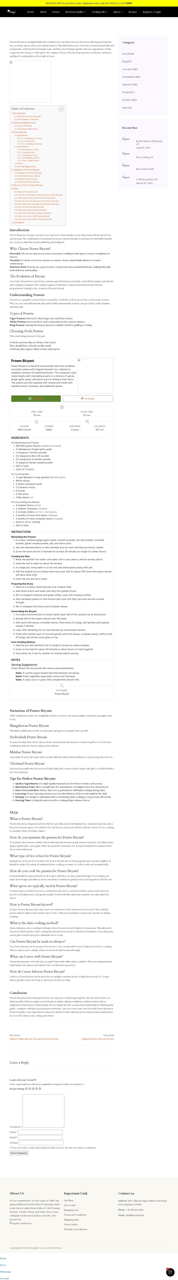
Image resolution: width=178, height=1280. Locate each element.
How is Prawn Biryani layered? (31, 207)
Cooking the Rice (28, 152)
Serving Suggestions (27, 166)
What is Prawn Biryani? (27, 192)
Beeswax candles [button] (74, 11)
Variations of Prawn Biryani (26, 169)
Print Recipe (37, 398)
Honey (55, 11)
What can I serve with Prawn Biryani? (34, 216)
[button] (170, 1272)
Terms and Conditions (75, 1214)
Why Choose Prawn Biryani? (29, 116)
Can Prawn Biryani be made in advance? (35, 213)
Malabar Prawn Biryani (27, 179)
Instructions (23, 146)
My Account (70, 1205)
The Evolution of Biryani (27, 119)
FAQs (15, 188)
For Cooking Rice (28, 141)
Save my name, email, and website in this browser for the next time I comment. (54, 1147)
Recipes (133, 11)
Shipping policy (71, 1219)
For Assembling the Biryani (31, 144)
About (43, 11)
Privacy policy (71, 1224)
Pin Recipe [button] (89, 398)
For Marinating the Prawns (31, 138)
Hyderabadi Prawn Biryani (29, 176)
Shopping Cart (71, 1210)
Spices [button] (117, 11)
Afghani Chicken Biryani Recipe (97, 1038)
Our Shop (68, 1200)
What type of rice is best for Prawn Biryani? (36, 198)
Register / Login (152, 11)
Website (14, 1142)
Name (14, 1132)
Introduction (19, 113)
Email (13, 1137)
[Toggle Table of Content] (60, 109)
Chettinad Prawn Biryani (28, 182)
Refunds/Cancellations (75, 1229)
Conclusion (18, 222)
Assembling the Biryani (30, 158)
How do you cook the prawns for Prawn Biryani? (38, 201)
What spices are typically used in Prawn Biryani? (38, 204)
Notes (20, 163)
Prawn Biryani (19, 132)
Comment (16, 1126)
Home (30, 11)
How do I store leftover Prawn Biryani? (35, 219)
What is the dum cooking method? (32, 210)
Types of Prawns (24, 126)
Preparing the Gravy (29, 155)
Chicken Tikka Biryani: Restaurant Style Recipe (34, 1038)
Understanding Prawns (24, 122)
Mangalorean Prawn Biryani (29, 173)
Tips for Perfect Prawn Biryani (28, 185)
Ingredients (22, 135)
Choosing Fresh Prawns (28, 129)
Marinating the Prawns (30, 149)
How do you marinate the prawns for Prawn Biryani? (40, 195)
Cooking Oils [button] (99, 11)
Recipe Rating (17, 1088)
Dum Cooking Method (30, 160)
